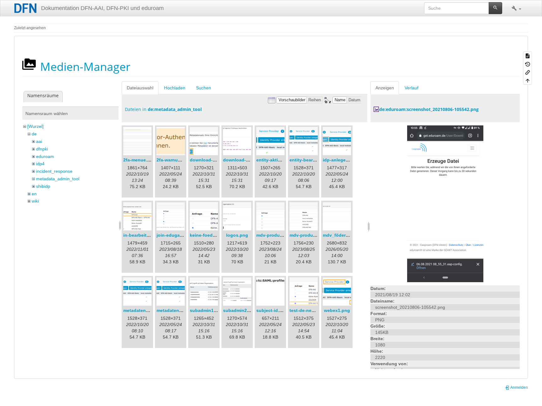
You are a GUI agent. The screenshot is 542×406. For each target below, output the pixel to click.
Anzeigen (384, 87)
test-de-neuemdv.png (312, 310)
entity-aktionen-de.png (281, 159)
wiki (35, 200)
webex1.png (337, 310)
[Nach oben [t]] (527, 80)
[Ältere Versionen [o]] (527, 63)
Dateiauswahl (140, 87)
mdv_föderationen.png (347, 235)
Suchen (203, 87)
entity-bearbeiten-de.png (316, 159)
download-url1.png (210, 159)
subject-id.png (272, 310)
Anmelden (519, 387)
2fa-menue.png (139, 159)
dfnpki (42, 148)
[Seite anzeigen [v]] (527, 55)
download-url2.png (243, 159)
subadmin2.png (240, 310)
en (34, 193)
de (34, 133)
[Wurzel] (35, 126)
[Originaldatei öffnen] (445, 203)
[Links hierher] (527, 72)
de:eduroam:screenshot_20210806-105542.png (429, 109)
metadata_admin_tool (57, 178)
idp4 (40, 163)
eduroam (45, 156)
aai (39, 141)
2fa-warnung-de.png (178, 159)
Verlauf (411, 87)
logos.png (237, 235)
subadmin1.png (206, 310)
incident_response (54, 171)
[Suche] (495, 8)
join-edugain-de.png (178, 235)
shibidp (43, 186)
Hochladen (174, 87)
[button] (516, 8)
